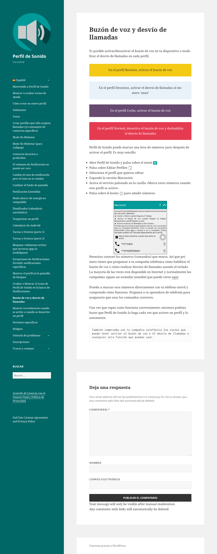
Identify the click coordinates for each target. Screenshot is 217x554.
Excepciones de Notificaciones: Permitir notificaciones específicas (31, 263)
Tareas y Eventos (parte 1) (28, 232)
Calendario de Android (26, 225)
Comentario (99, 409)
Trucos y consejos (23, 348)
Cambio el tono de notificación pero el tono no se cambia (31, 176)
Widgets (18, 329)
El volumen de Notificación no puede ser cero (31, 166)
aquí (175, 277)
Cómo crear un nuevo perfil (29, 103)
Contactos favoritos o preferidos (25, 156)
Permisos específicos (25, 322)
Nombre (95, 463)
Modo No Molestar (24, 137)
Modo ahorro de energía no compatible (29, 200)
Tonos (16, 116)
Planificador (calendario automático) (27, 210)
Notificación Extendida (26, 191)
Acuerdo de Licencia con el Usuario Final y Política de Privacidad (29, 397)
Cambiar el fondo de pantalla (30, 185)
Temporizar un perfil (25, 219)
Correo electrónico (104, 479)
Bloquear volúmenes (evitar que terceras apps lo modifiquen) (30, 248)
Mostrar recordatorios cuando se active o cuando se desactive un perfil (31, 312)
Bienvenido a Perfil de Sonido (30, 86)
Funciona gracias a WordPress (107, 545)
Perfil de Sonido (29, 56)
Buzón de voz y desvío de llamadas (28, 299)
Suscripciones (21, 342)
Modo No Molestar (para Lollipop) (27, 145)
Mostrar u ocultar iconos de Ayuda (29, 95)
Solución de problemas (26, 335)
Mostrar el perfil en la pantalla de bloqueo (31, 275)
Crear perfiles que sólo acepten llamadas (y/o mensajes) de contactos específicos (32, 126)
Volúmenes (19, 110)
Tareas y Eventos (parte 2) (28, 238)
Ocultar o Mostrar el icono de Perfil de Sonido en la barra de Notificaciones (31, 287)
